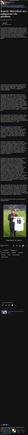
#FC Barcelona (5, 250)
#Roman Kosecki (13, 250)
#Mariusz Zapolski (15, 254)
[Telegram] (23, 245)
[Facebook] (13, 245)
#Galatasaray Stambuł (5, 252)
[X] (16, 245)
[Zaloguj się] (1, 9)
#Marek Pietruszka (4, 257)
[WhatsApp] (20, 245)
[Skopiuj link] (26, 245)
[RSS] (9, 425)
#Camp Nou (14, 252)
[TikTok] (7, 425)
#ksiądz (9, 254)
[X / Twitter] (2, 425)
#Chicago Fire (20, 252)
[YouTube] (3, 425)
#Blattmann (3, 254)
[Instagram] (5, 425)
